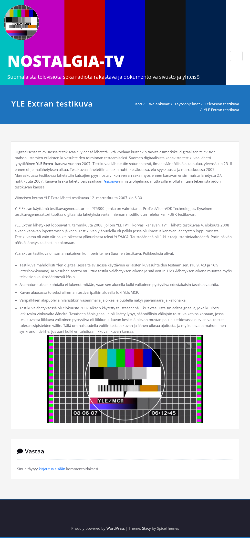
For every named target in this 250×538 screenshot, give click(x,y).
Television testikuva (222, 103)
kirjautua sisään (52, 468)
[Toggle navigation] (236, 56)
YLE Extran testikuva (221, 109)
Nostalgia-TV (65, 60)
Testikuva (110, 181)
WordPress (115, 528)
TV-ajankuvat (158, 103)
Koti (138, 103)
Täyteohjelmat (187, 103)
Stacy (146, 528)
